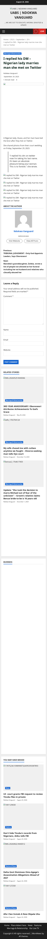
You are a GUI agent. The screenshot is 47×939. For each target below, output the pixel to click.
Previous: (23, 253)
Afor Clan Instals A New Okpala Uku (21, 914)
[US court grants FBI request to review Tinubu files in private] (23, 777)
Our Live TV (34, 928)
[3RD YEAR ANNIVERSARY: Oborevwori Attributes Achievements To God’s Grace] (23, 390)
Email (5, 340)
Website (6, 350)
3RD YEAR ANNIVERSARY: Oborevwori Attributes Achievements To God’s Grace (22, 409)
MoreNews (36, 933)
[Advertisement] (23, 530)
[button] (3, 31)
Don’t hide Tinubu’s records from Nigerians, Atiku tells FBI (20, 834)
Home (6, 925)
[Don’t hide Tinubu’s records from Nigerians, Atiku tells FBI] (23, 816)
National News (11, 866)
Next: (23, 267)
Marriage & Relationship (12, 53)
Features (38, 925)
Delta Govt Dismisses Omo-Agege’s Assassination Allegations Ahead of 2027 (21, 875)
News (8, 788)
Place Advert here (18, 925)
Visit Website (14, 241)
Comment (8, 296)
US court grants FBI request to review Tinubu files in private (23, 795)
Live (42, 31)
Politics (8, 827)
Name (6, 329)
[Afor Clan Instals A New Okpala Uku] (23, 897)
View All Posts (32, 241)
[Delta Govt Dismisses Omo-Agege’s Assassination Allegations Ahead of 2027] (23, 856)
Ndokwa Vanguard (10, 73)
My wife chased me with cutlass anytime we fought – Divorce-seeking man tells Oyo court (22, 451)
